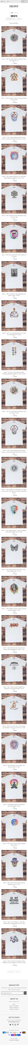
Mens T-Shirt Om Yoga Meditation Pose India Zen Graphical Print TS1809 (14, 333)
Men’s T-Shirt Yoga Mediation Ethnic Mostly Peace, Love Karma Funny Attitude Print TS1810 (14, 451)
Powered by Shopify (14, 1040)
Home (11, 12)
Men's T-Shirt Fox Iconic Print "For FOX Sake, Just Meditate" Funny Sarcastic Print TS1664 (14, 726)
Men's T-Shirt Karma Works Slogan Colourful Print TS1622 (14, 844)
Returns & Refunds (14, 1007)
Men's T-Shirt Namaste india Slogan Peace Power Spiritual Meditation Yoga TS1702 (14, 648)
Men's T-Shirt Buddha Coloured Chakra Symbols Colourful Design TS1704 (14, 609)
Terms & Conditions (14, 1006)
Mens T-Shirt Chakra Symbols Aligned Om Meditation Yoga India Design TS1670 (14, 687)
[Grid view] (19, 19)
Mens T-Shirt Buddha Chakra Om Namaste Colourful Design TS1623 (14, 805)
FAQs (14, 1004)
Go (25, 992)
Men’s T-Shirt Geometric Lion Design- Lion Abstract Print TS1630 (14, 766)
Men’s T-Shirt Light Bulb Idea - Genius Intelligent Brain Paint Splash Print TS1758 (14, 531)
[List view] (21, 19)
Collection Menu (13, 23)
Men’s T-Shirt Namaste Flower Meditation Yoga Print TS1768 (14, 216)
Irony (14, 61)
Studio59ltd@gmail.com (14, 1021)
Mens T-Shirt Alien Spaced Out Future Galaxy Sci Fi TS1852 (14, 255)
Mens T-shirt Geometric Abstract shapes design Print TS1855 (14, 98)
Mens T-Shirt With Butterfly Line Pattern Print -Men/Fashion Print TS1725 (14, 570)
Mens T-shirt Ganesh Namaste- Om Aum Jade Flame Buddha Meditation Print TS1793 (14, 177)
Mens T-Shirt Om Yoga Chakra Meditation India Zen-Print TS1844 (14, 412)
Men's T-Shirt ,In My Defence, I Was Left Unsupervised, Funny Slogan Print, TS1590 (14, 922)
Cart (25, 1)
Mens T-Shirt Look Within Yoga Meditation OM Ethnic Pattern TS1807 (14, 294)
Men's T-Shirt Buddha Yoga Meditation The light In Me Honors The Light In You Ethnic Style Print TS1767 (14, 491)
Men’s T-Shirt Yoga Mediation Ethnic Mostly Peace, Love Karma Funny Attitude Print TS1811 (14, 138)
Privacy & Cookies (14, 1009)
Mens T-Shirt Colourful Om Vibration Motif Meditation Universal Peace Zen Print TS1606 (14, 961)
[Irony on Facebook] (12, 1024)
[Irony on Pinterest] (18, 1024)
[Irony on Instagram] (15, 1024)
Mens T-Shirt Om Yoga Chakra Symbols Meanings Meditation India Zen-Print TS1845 (14, 373)
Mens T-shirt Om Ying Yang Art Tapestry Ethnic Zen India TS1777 (14, 59)
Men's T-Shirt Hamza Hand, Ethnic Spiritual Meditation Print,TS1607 (14, 883)
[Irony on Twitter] (10, 1024)
